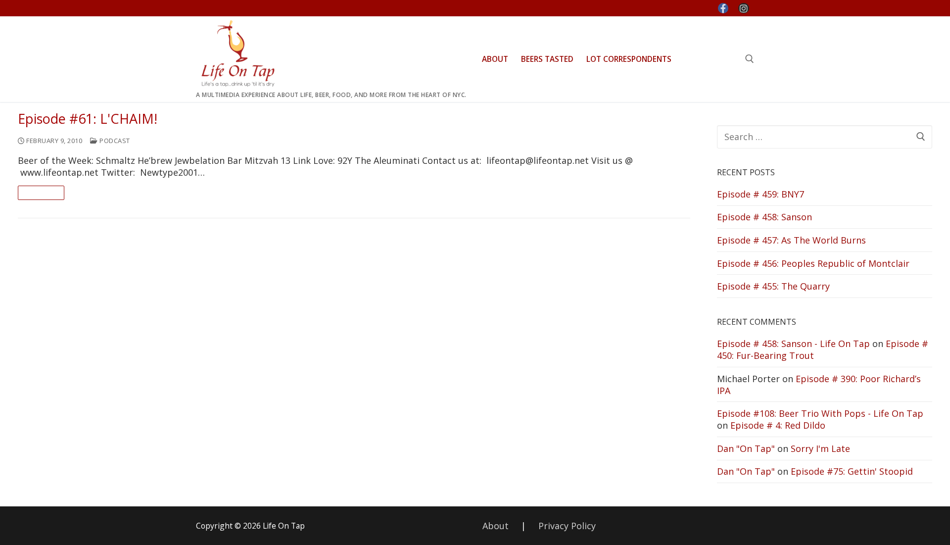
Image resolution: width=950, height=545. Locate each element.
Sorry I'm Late (820, 448)
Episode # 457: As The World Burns (791, 240)
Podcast (114, 140)
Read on (41, 192)
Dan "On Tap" (746, 448)
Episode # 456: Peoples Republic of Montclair (813, 263)
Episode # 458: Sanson (764, 217)
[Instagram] (743, 8)
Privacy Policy (567, 526)
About (495, 526)
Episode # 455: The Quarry (773, 286)
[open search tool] (749, 58)
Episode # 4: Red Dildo (777, 425)
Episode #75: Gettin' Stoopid (852, 471)
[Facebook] (723, 8)
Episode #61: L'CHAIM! (87, 119)
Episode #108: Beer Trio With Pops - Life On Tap (820, 413)
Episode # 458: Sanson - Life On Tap (793, 343)
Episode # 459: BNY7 (760, 194)
